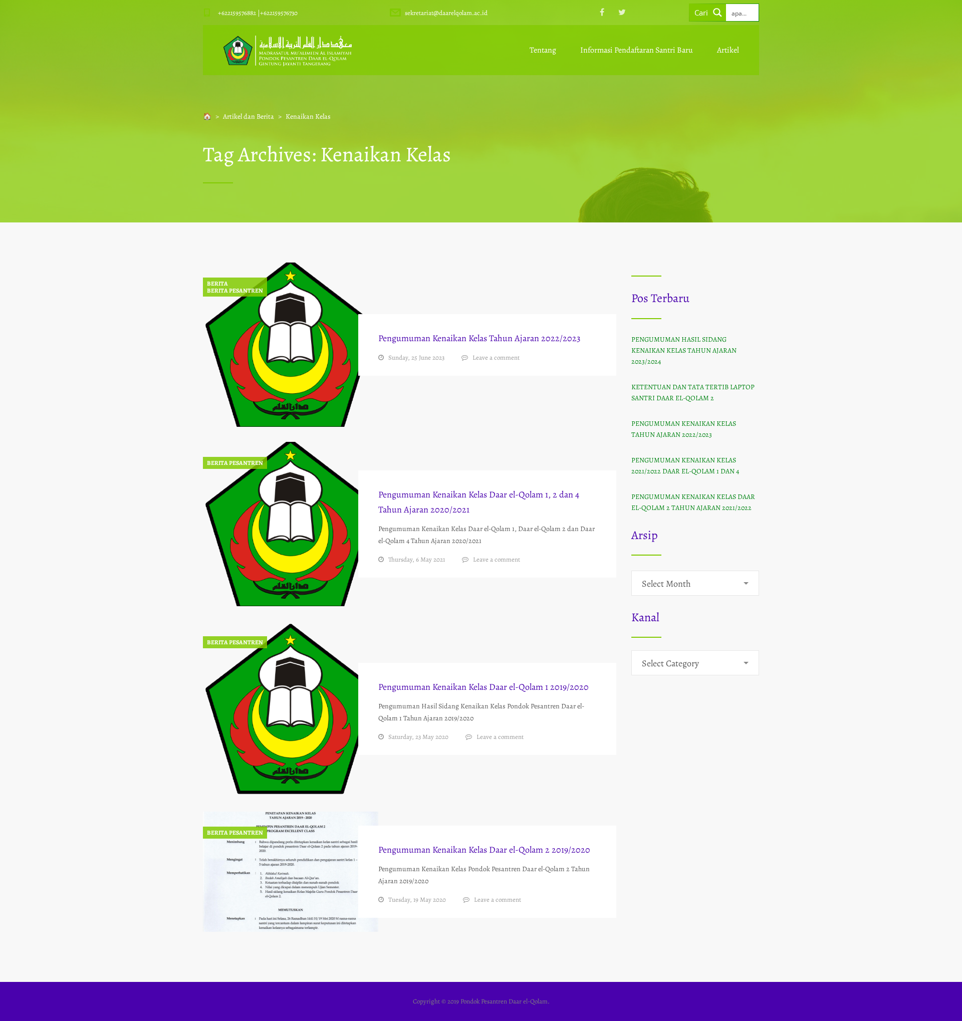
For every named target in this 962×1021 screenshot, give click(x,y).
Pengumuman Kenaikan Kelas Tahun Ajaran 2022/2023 (479, 338)
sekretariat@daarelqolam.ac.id (446, 13)
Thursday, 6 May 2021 (416, 559)
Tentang (543, 50)
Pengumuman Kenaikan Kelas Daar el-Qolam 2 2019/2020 (484, 850)
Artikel (728, 50)
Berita (217, 284)
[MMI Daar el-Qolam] (287, 50)
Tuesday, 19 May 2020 (417, 899)
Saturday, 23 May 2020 (418, 736)
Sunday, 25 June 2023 (416, 357)
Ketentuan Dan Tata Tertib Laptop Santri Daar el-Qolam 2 (693, 392)
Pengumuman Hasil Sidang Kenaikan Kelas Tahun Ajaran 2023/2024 (684, 350)
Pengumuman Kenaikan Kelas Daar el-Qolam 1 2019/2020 (483, 687)
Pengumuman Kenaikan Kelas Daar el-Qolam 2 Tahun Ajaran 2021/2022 (693, 502)
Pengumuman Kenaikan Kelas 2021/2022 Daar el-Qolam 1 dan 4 (685, 465)
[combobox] (695, 583)
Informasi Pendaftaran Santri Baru (636, 50)
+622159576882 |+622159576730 (258, 13)
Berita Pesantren (235, 291)
